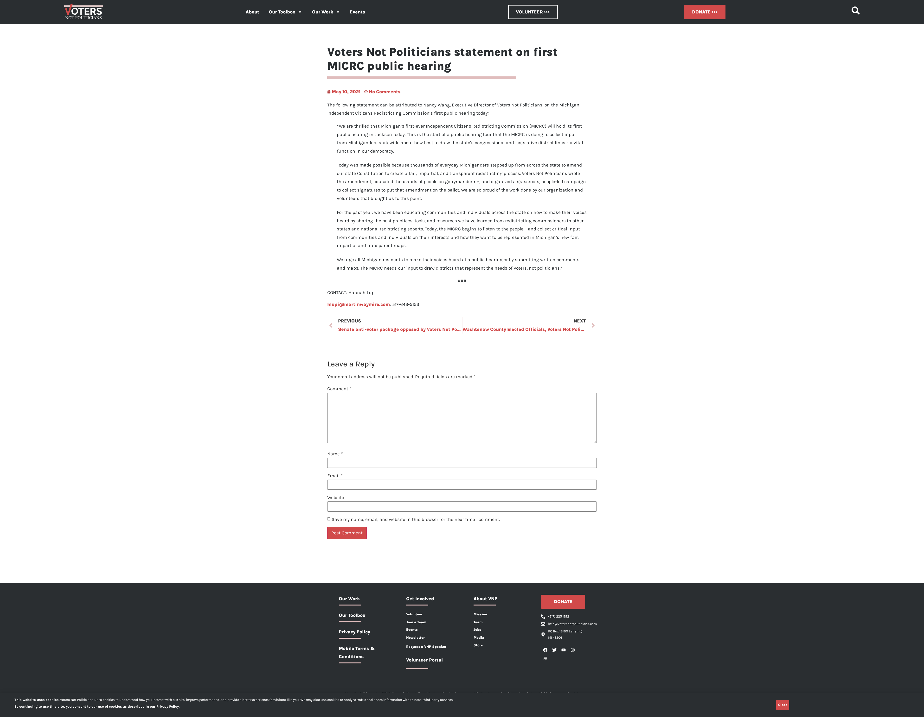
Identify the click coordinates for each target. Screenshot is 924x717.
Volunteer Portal (424, 660)
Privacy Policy (354, 632)
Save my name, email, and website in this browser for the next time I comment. (416, 519)
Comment (339, 388)
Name (335, 453)
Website (335, 497)
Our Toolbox (282, 12)
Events (357, 12)
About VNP (485, 598)
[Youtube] (563, 650)
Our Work (322, 12)
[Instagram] (572, 650)
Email (335, 475)
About (252, 12)
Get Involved (420, 598)
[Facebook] (545, 650)
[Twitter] (554, 650)
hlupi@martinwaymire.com (358, 304)
